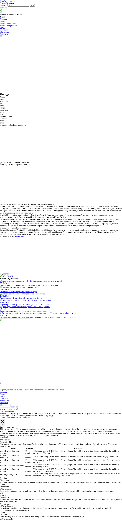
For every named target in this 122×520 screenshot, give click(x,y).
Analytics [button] (3, 495)
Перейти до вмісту (7, 1)
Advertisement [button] (5, 504)
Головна (3, 19)
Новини (3, 21)
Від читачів (4, 32)
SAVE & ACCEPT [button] (7, 519)
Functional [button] (4, 478)
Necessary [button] (4, 438)
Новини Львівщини (8, 23)
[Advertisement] (61, 76)
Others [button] (2, 512)
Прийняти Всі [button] (24, 418)
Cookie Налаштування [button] (9, 418)
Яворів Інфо (19, 236)
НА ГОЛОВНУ (8, 276)
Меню (2, 17)
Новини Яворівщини (8, 26)
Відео (2, 28)
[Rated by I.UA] (5, 407)
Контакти (4, 34)
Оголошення (5, 30)
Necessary (6, 440)
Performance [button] (5, 487)
